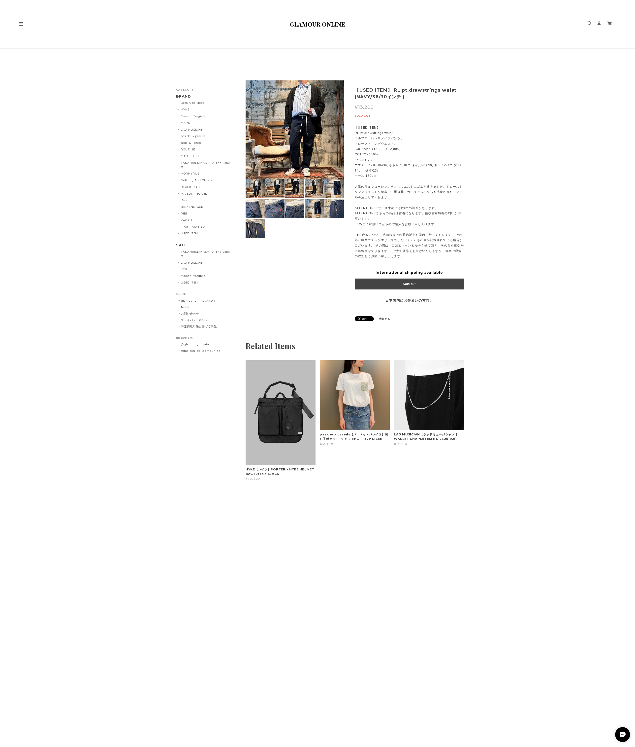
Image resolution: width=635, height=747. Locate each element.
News (185, 307)
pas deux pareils (193, 136)
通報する (384, 318)
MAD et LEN (190, 156)
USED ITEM (189, 233)
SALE (181, 245)
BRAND (183, 96)
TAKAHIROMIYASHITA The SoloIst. (205, 254)
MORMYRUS (190, 173)
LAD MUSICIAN (192, 129)
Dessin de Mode (193, 103)
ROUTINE (188, 149)
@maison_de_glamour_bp (201, 351)
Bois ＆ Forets (191, 142)
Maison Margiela (193, 116)
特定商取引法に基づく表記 (199, 326)
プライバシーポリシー (196, 320)
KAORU (186, 220)
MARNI (186, 123)
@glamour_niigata (195, 344)
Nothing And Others (196, 180)
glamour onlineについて (198, 300)
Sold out (409, 284)
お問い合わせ (190, 313)
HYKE (185, 109)
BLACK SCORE (192, 187)
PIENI (185, 213)
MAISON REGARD (194, 193)
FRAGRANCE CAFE (195, 227)
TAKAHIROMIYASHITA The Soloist (205, 165)
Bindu (185, 200)
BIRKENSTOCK (192, 207)
